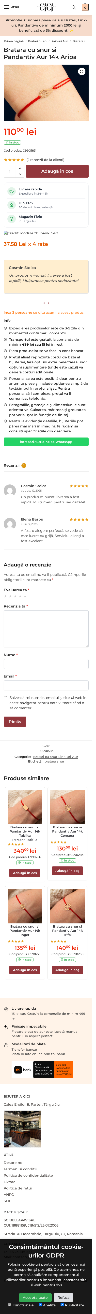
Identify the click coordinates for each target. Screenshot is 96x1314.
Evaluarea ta (16, 590)
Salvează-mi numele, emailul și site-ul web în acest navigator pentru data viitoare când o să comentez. (48, 702)
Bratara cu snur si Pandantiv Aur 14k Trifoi (67, 930)
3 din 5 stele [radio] (15, 596)
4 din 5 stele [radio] (20, 596)
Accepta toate (35, 1297)
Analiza (49, 1305)
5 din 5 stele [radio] (25, 596)
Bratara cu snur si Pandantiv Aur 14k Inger (25, 930)
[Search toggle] (73, 7)
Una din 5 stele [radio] (5, 596)
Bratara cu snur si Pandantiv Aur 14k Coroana (67, 831)
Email (10, 676)
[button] (20, 168)
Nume (11, 654)
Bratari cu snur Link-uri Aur (48, 41)
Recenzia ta (16, 606)
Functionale (23, 1305)
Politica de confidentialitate (28, 1175)
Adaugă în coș (57, 171)
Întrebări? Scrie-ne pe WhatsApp (46, 442)
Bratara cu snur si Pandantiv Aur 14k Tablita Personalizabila (25, 833)
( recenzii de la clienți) (45, 159)
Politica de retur (18, 1188)
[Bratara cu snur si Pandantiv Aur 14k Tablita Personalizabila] (25, 807)
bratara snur (54, 761)
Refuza (63, 1297)
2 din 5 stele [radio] (10, 596)
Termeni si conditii (20, 1169)
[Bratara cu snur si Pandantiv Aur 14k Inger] (25, 906)
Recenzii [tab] (14, 465)
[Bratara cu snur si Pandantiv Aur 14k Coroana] (67, 807)
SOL (7, 1201)
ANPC (9, 1194)
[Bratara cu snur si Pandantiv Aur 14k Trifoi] (67, 906)
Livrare (10, 1182)
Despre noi (13, 1162)
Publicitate (74, 1305)
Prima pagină (14, 41)
